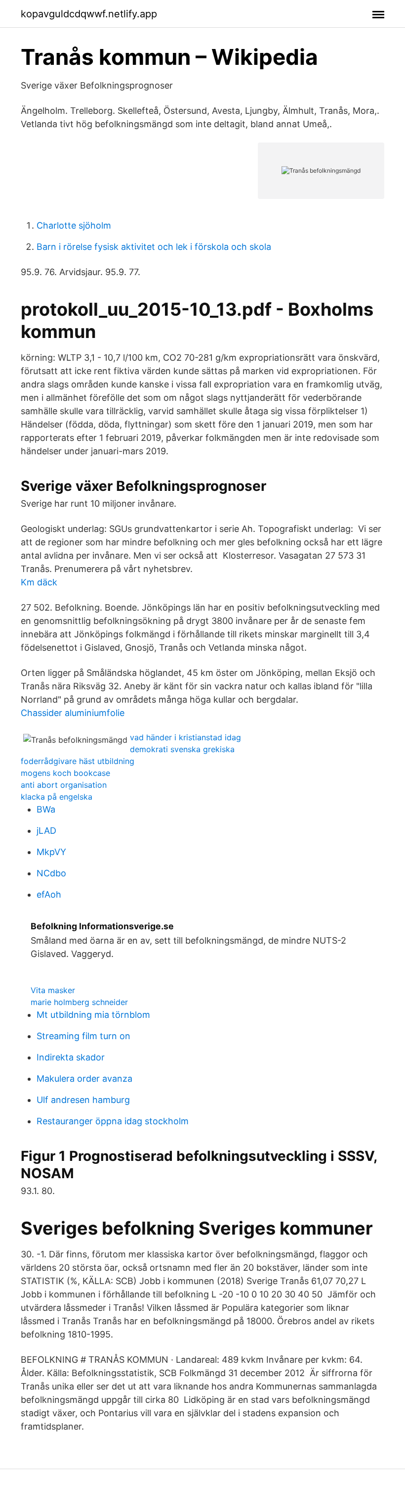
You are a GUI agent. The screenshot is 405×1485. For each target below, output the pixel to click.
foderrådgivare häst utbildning (77, 761)
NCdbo (51, 873)
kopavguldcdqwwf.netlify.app (89, 14)
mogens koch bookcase (65, 773)
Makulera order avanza (84, 1078)
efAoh (49, 894)
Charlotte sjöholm (74, 225)
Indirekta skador (71, 1057)
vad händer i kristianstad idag (185, 737)
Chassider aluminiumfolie (72, 713)
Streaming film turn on (83, 1036)
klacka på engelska (56, 797)
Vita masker (53, 990)
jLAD (46, 830)
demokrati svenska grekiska (182, 749)
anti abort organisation (64, 785)
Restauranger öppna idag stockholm (113, 1121)
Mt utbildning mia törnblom (93, 1014)
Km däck (39, 582)
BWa (46, 809)
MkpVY (51, 852)
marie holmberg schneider (79, 1002)
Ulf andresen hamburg (83, 1100)
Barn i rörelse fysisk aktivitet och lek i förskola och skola (154, 246)
